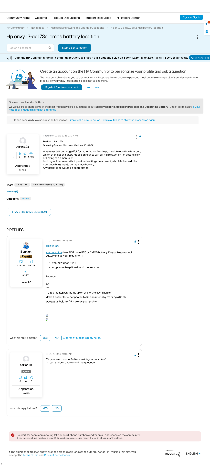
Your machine (54, 252)
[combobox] (30, 48)
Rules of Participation (57, 455)
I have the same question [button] (29, 211)
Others (25, 198)
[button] (136, 136)
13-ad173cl (22, 185)
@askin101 (53, 245)
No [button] (57, 337)
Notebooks (37, 27)
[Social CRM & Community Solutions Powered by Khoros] (172, 453)
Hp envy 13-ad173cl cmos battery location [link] (137, 27)
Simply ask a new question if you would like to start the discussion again (112, 120)
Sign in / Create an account (61, 87)
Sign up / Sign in (191, 17)
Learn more (92, 87)
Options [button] (199, 37)
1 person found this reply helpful (82, 337)
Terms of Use (31, 455)
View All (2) (12, 191)
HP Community (15, 27)
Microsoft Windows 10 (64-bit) (48, 185)
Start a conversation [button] (74, 47)
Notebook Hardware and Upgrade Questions (77, 27)
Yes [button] (45, 337)
